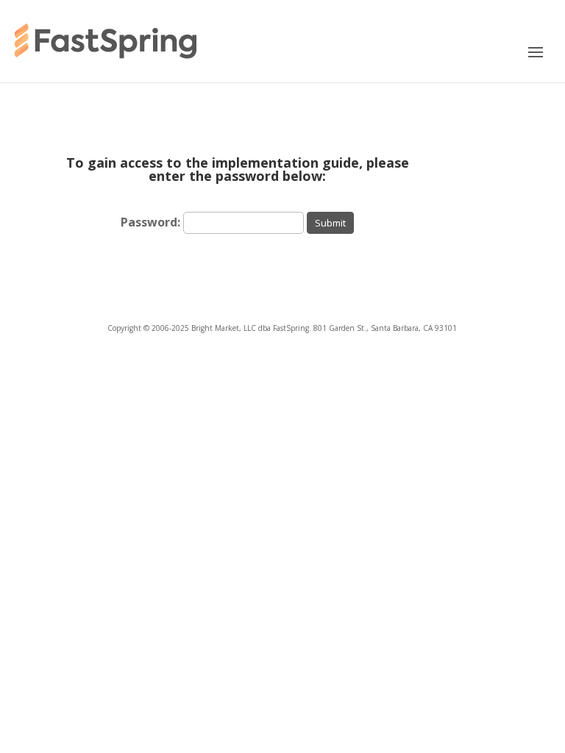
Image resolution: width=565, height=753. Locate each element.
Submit (330, 222)
